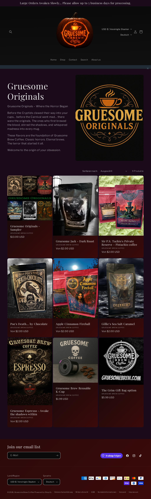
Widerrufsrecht (82, 492)
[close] (147, 68)
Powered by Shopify (43, 492)
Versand (122, 492)
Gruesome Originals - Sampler (25, 228)
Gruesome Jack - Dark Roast (75, 241)
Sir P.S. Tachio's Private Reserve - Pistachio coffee (119, 243)
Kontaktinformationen (107, 492)
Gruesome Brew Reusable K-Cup (73, 390)
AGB (93, 492)
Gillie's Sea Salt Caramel (118, 324)
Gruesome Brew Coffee (24, 492)
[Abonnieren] (57, 455)
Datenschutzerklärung (63, 492)
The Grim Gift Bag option (119, 390)
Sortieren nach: (90, 171)
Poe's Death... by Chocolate (29, 324)
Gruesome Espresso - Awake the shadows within (29, 412)
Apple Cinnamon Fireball (73, 324)
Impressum (133, 492)
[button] (10, 32)
